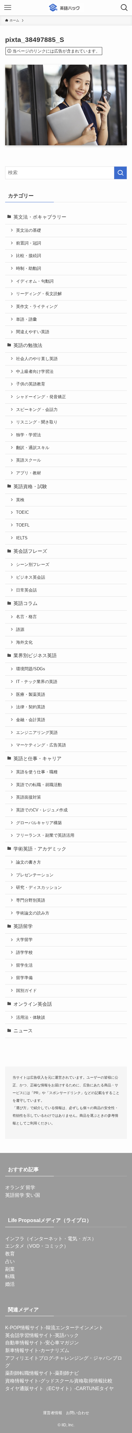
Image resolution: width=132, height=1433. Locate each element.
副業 (10, 1269)
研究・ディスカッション (39, 887)
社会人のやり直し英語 (37, 358)
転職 (10, 1276)
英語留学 (23, 926)
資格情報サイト (22, 1380)
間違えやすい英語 (32, 331)
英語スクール (28, 460)
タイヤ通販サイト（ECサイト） (39, 1388)
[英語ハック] (66, 7)
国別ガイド (26, 990)
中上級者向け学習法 (35, 371)
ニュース (23, 1030)
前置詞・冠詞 (28, 243)
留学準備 (24, 977)
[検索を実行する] (120, 172)
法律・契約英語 (30, 706)
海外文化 (24, 642)
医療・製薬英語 (30, 694)
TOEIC (22, 512)
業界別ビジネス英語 (35, 655)
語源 (20, 629)
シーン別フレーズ (32, 564)
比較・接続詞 (28, 255)
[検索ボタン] (124, 7)
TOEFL (22, 525)
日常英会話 (26, 590)
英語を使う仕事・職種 (37, 771)
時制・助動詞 (28, 268)
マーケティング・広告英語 (41, 745)
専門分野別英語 (30, 900)
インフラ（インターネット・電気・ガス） (50, 1238)
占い (10, 1261)
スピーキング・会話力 (37, 409)
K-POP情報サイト (24, 1327)
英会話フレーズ (30, 551)
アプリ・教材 (28, 473)
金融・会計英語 (30, 719)
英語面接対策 (28, 797)
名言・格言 (26, 616)
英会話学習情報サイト (29, 1335)
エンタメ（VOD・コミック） (37, 1246)
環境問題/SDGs (30, 668)
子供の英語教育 (30, 384)
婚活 (10, 1284)
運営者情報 (52, 1413)
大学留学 (24, 939)
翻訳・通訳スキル (32, 447)
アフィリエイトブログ (29, 1358)
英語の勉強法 (27, 345)
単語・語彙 (26, 319)
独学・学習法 (28, 434)
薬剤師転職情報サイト (29, 1373)
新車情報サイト (22, 1350)
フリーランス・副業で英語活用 (45, 835)
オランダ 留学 (20, 1187)
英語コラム (25, 603)
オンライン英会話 (32, 1004)
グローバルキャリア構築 (39, 822)
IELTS (22, 537)
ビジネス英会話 (30, 577)
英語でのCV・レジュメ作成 (42, 810)
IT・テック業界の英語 (36, 681)
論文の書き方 (28, 862)
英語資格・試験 (30, 486)
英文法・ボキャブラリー (39, 217)
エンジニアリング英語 (37, 732)
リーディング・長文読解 (39, 293)
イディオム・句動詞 (35, 281)
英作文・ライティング (37, 306)
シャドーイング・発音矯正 (41, 396)
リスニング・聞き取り (37, 422)
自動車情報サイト (24, 1342)
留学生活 (24, 965)
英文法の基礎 (28, 230)
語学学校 (24, 952)
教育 (10, 1253)
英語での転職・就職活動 (39, 784)
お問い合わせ (77, 1413)
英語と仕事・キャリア (37, 758)
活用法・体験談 (30, 1017)
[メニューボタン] (7, 7)
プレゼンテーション (35, 875)
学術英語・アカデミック (39, 848)
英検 (20, 499)
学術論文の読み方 (32, 913)
